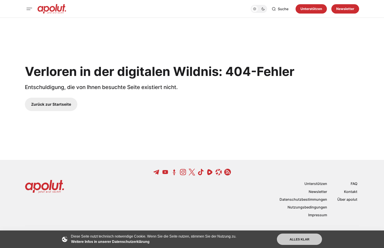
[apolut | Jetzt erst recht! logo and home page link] (51, 9)
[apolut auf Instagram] (183, 172)
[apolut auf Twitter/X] (192, 172)
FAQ (354, 183)
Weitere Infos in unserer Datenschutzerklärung (110, 242)
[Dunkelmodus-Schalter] (259, 9)
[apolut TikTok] (201, 172)
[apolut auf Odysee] (218, 172)
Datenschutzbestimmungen (303, 199)
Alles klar (299, 239)
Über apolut (347, 199)
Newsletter (345, 9)
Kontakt (350, 191)
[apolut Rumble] (209, 172)
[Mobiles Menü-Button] (29, 8)
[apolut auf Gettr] (174, 172)
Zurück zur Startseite (51, 104)
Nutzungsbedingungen (307, 207)
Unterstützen (311, 9)
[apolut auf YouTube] (165, 172)
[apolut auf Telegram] (156, 172)
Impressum (317, 215)
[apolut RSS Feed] (227, 172)
